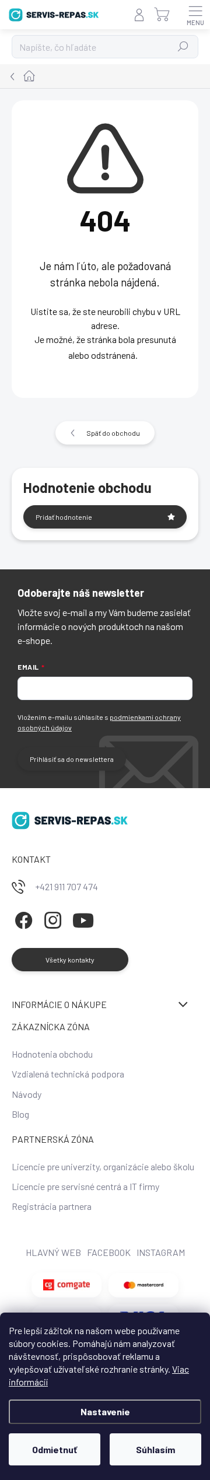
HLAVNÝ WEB (53, 1252)
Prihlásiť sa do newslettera (72, 759)
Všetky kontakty (70, 960)
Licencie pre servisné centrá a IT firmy (85, 1186)
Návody (26, 1094)
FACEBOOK (109, 1252)
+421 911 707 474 (66, 886)
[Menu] (195, 14)
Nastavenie (105, 1411)
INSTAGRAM (160, 1252)
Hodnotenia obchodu (52, 1053)
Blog (20, 1113)
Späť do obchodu (113, 433)
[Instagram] (51, 918)
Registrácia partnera (52, 1206)
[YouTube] (83, 918)
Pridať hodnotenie (64, 517)
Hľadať (183, 47)
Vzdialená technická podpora (68, 1073)
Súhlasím (155, 1449)
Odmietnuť (54, 1449)
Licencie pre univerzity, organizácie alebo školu (103, 1166)
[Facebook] (22, 918)
